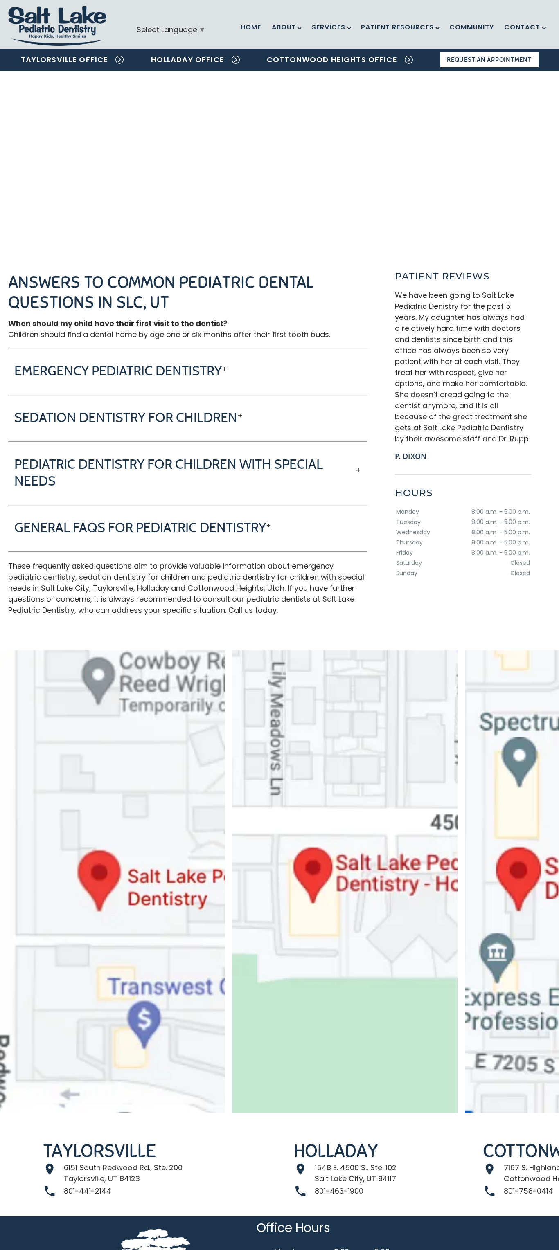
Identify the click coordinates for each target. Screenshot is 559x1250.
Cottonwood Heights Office (332, 59)
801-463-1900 (339, 1191)
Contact (522, 27)
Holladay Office (187, 59)
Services (328, 27)
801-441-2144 (87, 1191)
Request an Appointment (489, 60)
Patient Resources (397, 27)
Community (471, 27)
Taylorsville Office (64, 59)
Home (251, 27)
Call (235, 610)
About (284, 27)
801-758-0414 (528, 1191)
